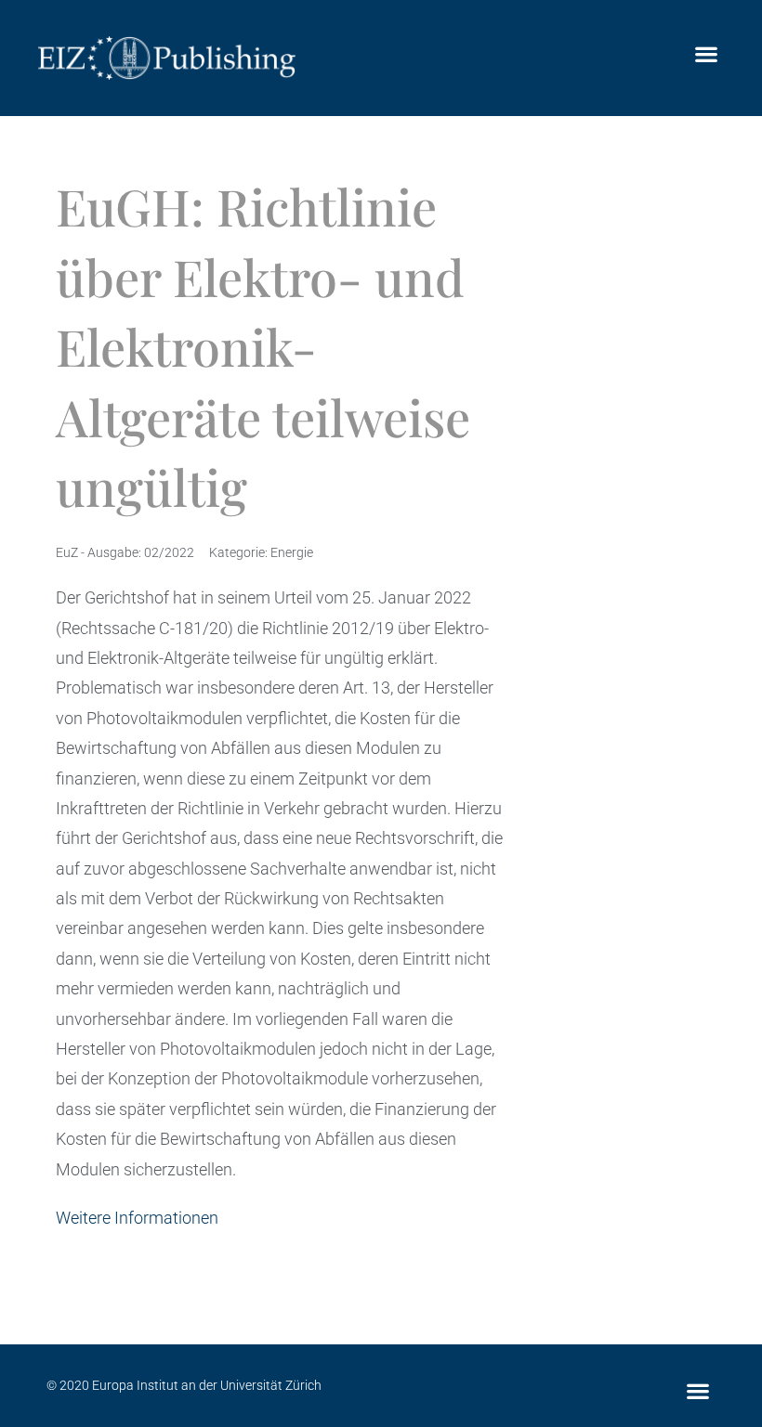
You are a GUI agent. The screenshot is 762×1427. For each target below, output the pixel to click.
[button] (706, 53)
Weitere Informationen (137, 1217)
